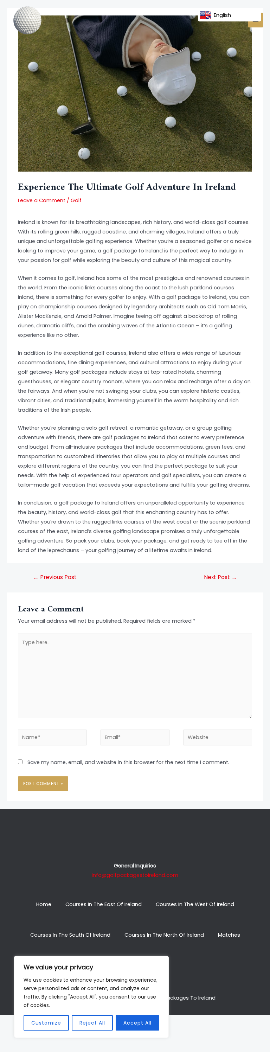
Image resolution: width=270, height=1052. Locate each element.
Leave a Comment (41, 200)
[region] (91, 997)
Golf (76, 200)
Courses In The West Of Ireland (195, 904)
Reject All (92, 1022)
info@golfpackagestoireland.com (135, 875)
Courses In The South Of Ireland (70, 934)
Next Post (220, 577)
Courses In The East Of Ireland (103, 904)
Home (43, 904)
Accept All (137, 1022)
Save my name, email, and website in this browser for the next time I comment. (128, 762)
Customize (46, 1022)
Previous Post (55, 577)
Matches (229, 934)
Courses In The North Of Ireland (164, 934)
